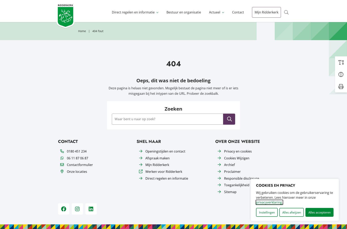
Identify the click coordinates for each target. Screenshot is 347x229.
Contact (238, 12)
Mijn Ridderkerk (266, 12)
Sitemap (230, 192)
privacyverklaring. (269, 202)
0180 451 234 (77, 151)
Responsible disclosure (241, 178)
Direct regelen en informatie (133, 12)
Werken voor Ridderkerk (163, 171)
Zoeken (173, 109)
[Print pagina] (341, 86)
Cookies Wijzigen (236, 158)
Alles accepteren (319, 212)
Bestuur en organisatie (183, 12)
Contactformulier (80, 165)
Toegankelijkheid (236, 185)
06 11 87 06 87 (77, 158)
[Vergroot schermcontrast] (341, 74)
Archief (229, 165)
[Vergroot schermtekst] (341, 62)
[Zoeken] (229, 119)
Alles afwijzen (291, 212)
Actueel (214, 12)
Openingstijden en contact (165, 151)
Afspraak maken (157, 158)
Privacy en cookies (238, 151)
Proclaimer (232, 171)
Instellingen (267, 212)
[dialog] (295, 200)
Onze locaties (77, 171)
